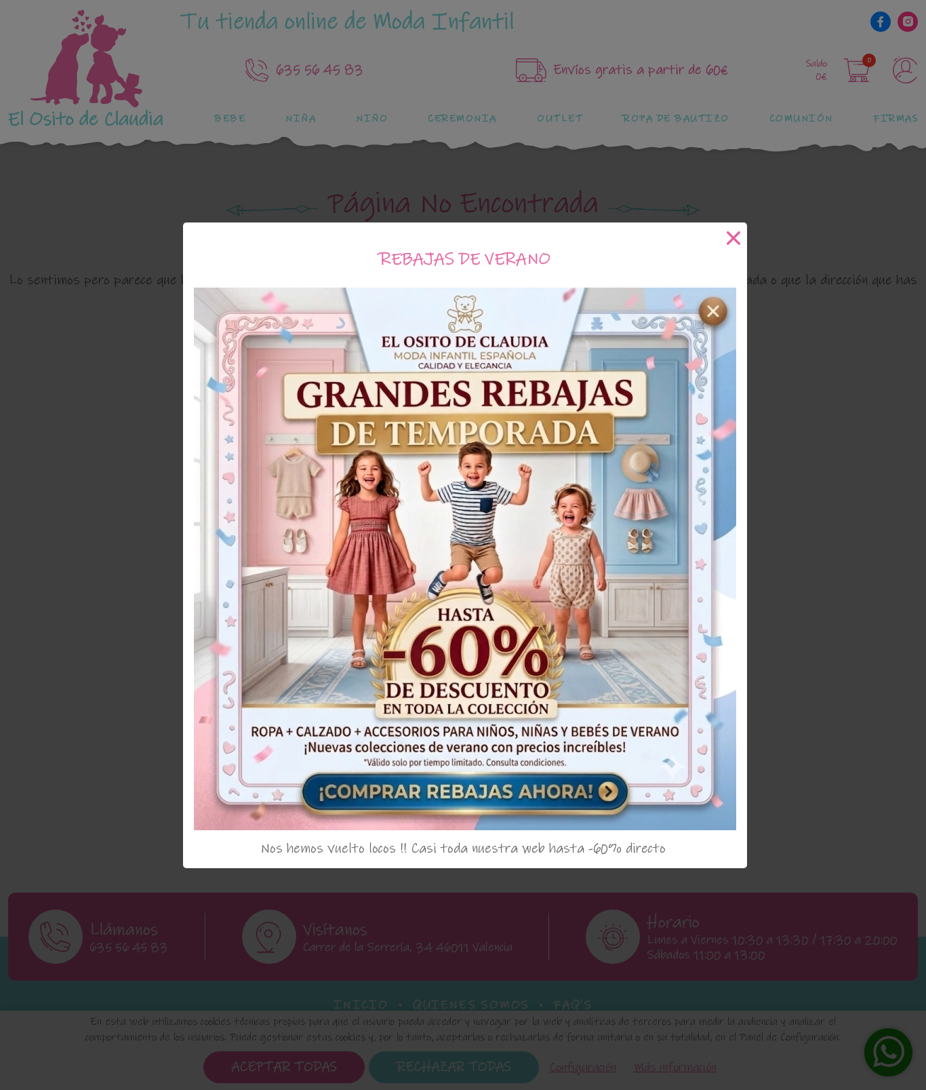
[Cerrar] (733, 237)
